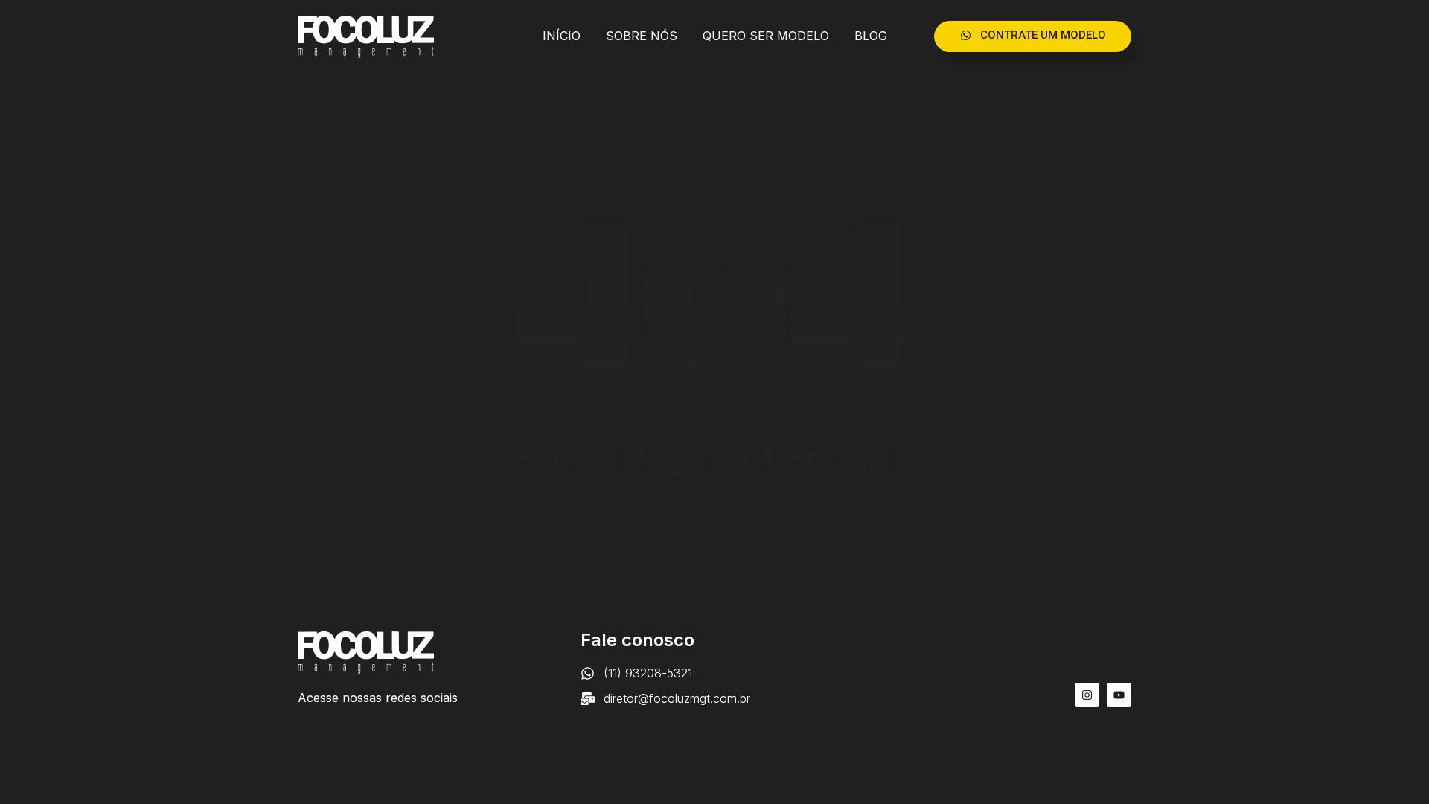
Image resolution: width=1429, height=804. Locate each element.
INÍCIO (562, 35)
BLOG (870, 35)
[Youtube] (1119, 695)
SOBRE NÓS (641, 35)
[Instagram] (1087, 695)
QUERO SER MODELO (766, 35)
